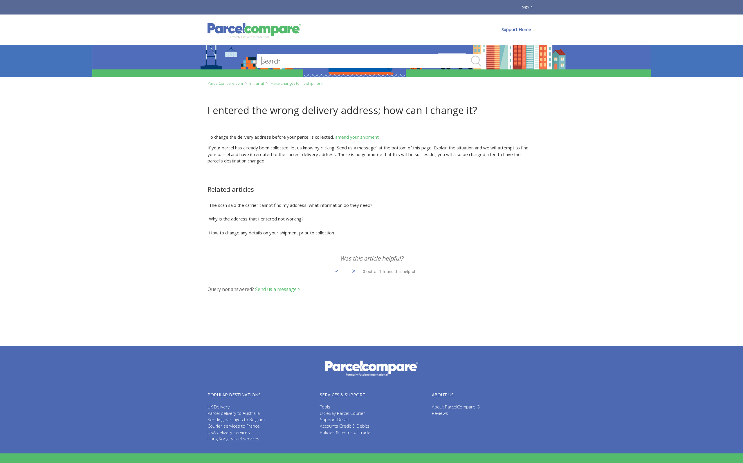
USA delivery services (229, 432)
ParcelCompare (371, 368)
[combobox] (371, 61)
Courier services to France (234, 426)
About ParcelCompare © (456, 407)
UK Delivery (219, 407)
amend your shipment (357, 137)
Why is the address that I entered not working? (256, 219)
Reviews (440, 413)
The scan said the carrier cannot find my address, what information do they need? (290, 205)
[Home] (254, 30)
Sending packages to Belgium (236, 419)
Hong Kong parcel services (233, 439)
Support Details (335, 419)
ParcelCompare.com (225, 83)
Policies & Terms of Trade (345, 432)
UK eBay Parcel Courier (342, 413)
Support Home (516, 29)
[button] (336, 271)
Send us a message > (277, 289)
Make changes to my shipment (296, 83)
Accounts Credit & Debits (344, 426)
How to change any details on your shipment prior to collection (271, 233)
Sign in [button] (527, 7)
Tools (325, 407)
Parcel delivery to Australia (234, 413)
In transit (256, 83)
